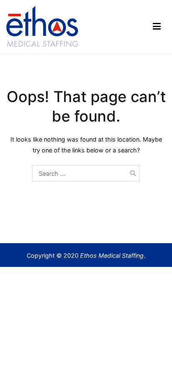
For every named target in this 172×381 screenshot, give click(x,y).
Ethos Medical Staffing (112, 255)
